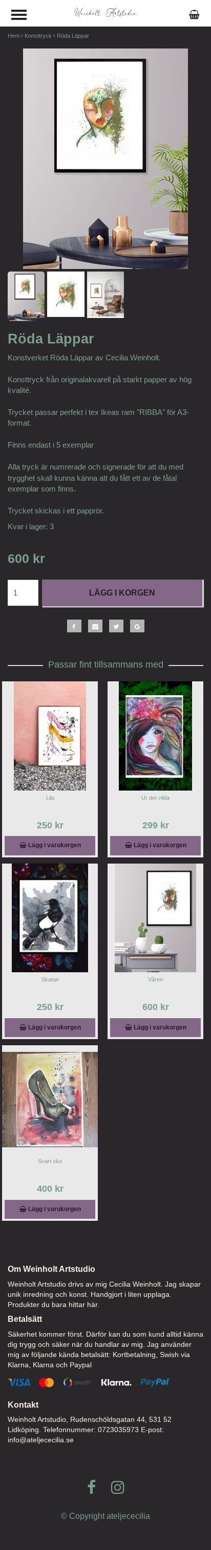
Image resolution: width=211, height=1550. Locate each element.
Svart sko (50, 1161)
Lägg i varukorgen (54, 845)
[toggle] (24, 16)
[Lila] (50, 735)
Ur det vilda (155, 798)
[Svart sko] (50, 1099)
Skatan (50, 979)
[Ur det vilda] (155, 735)
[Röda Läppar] (105, 158)
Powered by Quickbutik (105, 1530)
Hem (13, 36)
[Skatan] (50, 918)
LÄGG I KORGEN (122, 592)
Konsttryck (38, 36)
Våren (155, 979)
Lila (50, 798)
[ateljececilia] (105, 12)
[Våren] (155, 918)
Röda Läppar (73, 36)
